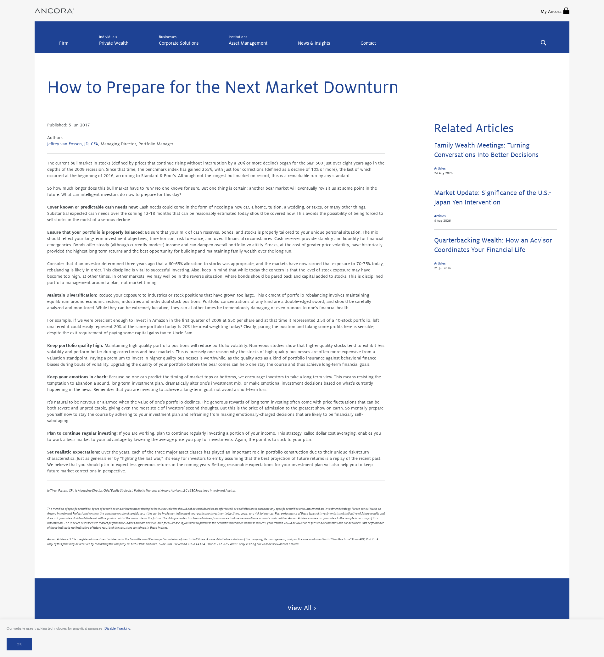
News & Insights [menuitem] (314, 43)
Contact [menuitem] (368, 43)
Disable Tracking (117, 628)
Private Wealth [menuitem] (113, 43)
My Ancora (551, 11)
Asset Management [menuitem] (248, 43)
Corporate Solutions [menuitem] (179, 43)
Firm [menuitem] (64, 43)
